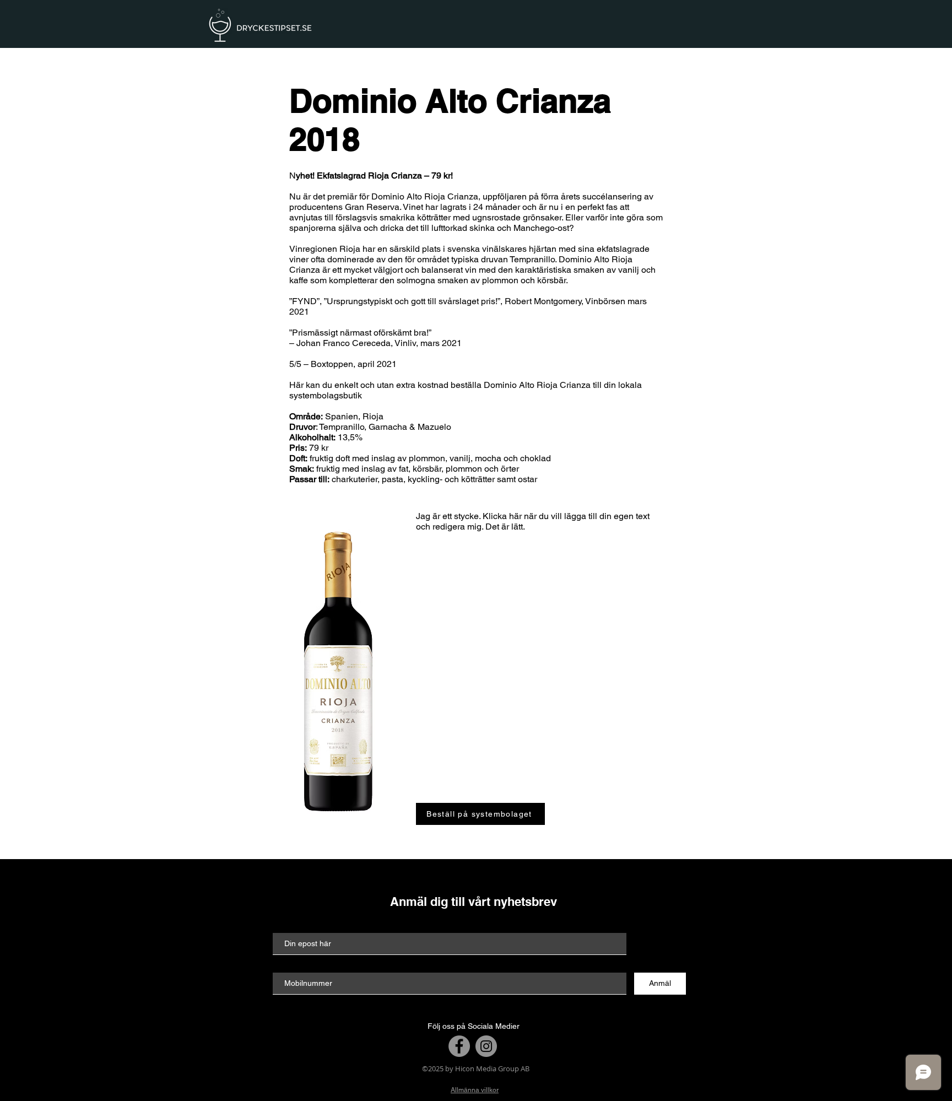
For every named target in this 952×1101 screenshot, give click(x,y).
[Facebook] (459, 1046)
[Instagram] (486, 1046)
